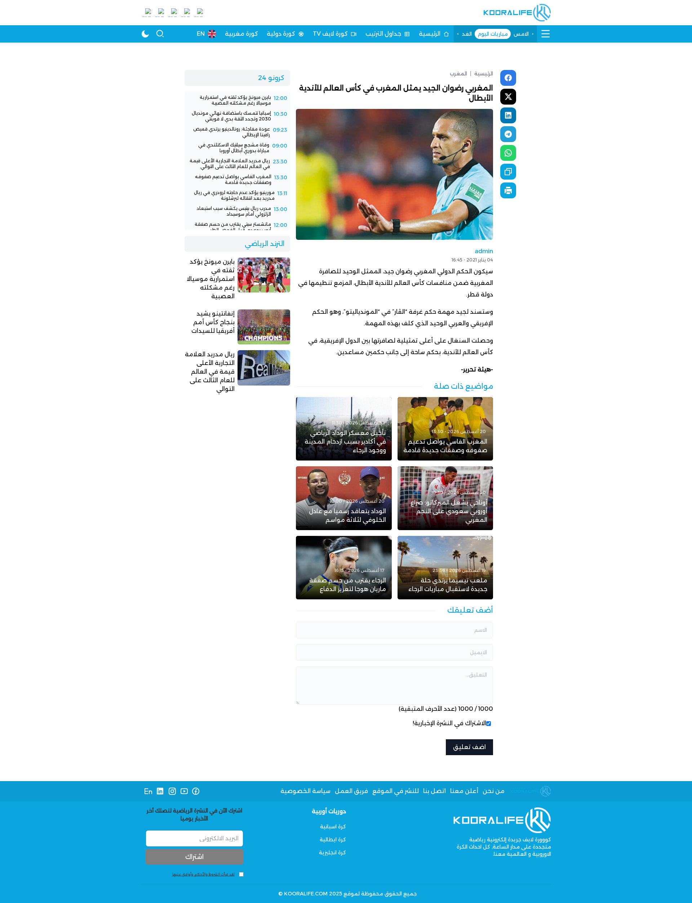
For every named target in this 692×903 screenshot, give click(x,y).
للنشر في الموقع (395, 791)
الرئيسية (481, 73)
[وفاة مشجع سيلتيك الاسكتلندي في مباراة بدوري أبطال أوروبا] (237, 148)
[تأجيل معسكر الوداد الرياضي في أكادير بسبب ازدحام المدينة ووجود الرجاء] (343, 429)
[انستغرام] (172, 791)
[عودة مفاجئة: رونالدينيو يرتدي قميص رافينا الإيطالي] (237, 132)
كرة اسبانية (333, 826)
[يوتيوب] (183, 791)
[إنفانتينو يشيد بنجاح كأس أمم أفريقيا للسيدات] (237, 326)
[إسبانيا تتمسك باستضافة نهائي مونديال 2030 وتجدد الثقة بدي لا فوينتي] (237, 116)
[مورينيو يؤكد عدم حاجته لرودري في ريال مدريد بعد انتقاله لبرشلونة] (237, 195)
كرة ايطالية (333, 839)
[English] (148, 791)
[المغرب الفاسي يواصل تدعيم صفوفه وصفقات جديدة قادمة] (445, 429)
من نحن (494, 791)
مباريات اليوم (493, 34)
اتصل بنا (434, 791)
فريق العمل (351, 791)
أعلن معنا (464, 791)
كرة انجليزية (332, 852)
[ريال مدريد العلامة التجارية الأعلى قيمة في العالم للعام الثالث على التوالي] (237, 163)
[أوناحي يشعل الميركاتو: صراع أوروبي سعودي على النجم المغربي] (445, 498)
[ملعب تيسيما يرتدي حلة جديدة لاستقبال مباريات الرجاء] (445, 567)
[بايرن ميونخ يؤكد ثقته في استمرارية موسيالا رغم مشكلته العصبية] (237, 100)
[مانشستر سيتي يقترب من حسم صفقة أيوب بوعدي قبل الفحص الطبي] (237, 227)
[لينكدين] (160, 791)
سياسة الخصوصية (305, 791)
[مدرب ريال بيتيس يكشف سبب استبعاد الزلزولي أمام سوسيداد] (237, 211)
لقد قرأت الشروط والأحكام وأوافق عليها (203, 874)
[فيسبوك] (195, 791)
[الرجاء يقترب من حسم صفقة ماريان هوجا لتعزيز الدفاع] (343, 567)
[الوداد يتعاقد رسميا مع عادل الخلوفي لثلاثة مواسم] (343, 498)
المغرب (458, 73)
